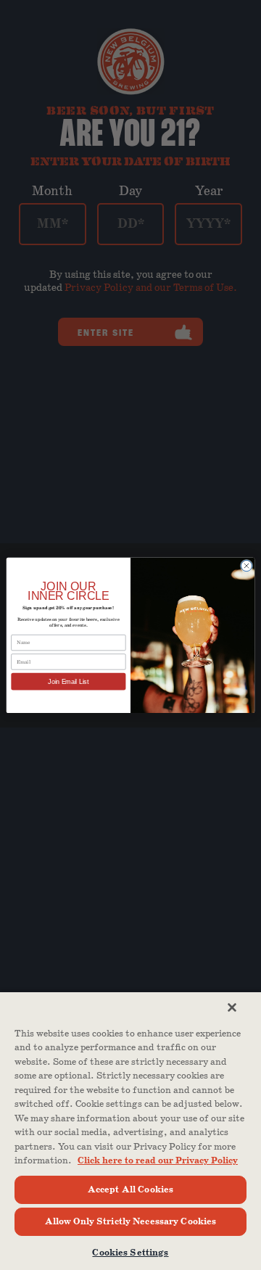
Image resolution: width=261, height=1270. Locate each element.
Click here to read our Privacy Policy (158, 1161)
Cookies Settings (130, 1253)
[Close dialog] (246, 565)
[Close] (232, 1007)
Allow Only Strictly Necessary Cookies (131, 1222)
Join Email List (68, 681)
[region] (130, 1130)
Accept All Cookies (130, 1190)
